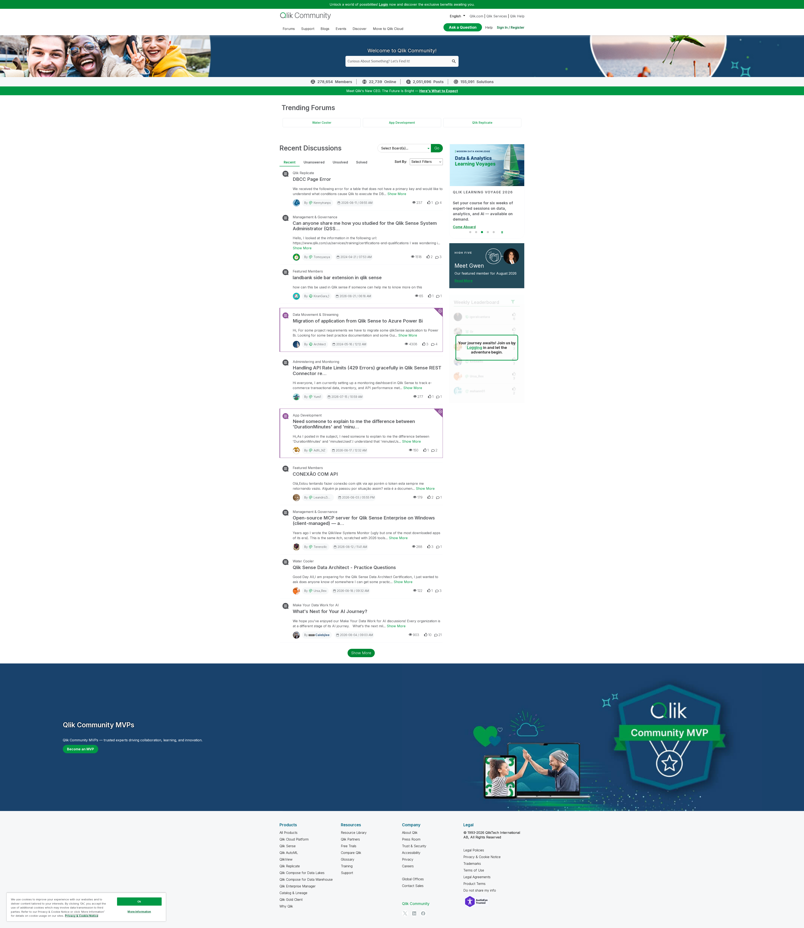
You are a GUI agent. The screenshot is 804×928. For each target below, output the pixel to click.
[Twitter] (405, 913)
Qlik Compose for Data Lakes (302, 873)
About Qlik (409, 832)
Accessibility (411, 853)
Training (347, 866)
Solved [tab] (361, 162)
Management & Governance (315, 217)
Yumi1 (317, 396)
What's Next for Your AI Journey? (330, 611)
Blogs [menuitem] (325, 29)
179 (420, 497)
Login (383, 4)
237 (419, 203)
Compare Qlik (351, 853)
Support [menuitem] (307, 29)
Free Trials (348, 846)
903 (416, 635)
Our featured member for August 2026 (486, 273)
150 (415, 450)
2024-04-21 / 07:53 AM (356, 257)
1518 (418, 257)
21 (440, 635)
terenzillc (320, 547)
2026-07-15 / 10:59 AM (346, 396)
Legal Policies (473, 850)
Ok (139, 901)
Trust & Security (414, 846)
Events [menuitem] (341, 29)
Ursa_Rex (320, 591)
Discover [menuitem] (360, 29)
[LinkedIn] (414, 913)
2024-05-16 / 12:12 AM (351, 344)
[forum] (285, 174)
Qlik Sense (288, 846)
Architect (320, 344)
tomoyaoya (322, 257)
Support (347, 873)
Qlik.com (476, 16)
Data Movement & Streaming (315, 314)
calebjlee (322, 635)
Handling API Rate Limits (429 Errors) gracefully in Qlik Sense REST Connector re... (367, 370)
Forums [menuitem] (289, 29)
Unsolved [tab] (340, 162)
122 (419, 591)
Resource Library (354, 832)
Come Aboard (463, 227)
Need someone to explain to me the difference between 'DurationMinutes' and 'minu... (354, 424)
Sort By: (401, 161)
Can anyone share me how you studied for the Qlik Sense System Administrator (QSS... (365, 225)
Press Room (411, 839)
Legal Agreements (477, 877)
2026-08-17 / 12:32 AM (351, 450)
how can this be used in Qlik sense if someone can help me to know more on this (357, 287)
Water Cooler (321, 122)
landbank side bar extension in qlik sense (337, 277)
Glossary (347, 859)
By (317, 202)
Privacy (407, 859)
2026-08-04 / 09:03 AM (356, 635)
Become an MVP (80, 749)
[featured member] (511, 256)
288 (419, 547)
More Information (139, 911)
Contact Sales (413, 886)
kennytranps (322, 202)
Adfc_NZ (319, 450)
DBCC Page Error (312, 179)
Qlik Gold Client (291, 899)
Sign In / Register (510, 27)
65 (421, 296)
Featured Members (308, 271)
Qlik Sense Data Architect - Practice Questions (344, 567)
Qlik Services (496, 16)
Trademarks (472, 863)
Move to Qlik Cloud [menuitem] (388, 29)
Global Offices (413, 879)
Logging (474, 347)
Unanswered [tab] (314, 162)
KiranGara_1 (321, 296)
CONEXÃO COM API (315, 474)
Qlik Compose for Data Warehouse (306, 879)
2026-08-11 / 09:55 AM (356, 202)
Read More (464, 281)
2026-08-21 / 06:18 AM (355, 296)
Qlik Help (517, 16)
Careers (408, 866)
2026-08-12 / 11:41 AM (352, 547)
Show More (396, 194)
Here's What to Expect (438, 91)
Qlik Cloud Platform (294, 839)
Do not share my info (480, 890)
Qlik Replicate (482, 122)
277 (420, 397)
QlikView (286, 859)
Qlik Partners (350, 839)
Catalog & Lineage (293, 893)
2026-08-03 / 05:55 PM (358, 497)
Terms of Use (473, 870)
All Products (289, 832)
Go (436, 148)
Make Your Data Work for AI (316, 605)
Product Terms (474, 884)
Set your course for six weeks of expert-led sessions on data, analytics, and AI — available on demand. (482, 211)
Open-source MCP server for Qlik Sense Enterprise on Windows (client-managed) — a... (364, 520)
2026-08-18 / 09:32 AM (353, 591)
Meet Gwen (469, 265)
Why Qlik (286, 906)
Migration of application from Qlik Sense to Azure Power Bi (358, 321)
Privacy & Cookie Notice (482, 857)
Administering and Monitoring (316, 362)
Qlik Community (415, 903)
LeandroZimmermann (328, 497)
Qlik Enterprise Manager (298, 886)
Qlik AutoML (289, 853)
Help (489, 27)
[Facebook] (423, 913)
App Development (402, 122)
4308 (413, 344)
